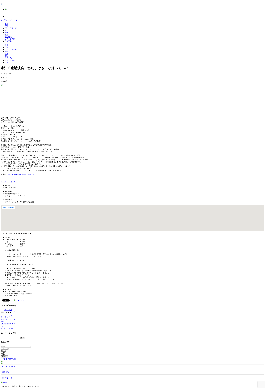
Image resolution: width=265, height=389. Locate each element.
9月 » (11, 328)
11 (4, 319)
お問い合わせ (7, 378)
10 (2, 319)
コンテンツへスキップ (9, 20)
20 (8, 321)
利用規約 (5, 372)
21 (10, 321)
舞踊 (6, 30)
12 (6, 319)
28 (10, 324)
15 (12, 319)
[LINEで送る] (19, 300)
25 (4, 324)
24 (2, 324)
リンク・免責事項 (8, 366)
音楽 (6, 24)
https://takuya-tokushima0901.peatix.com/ (21, 174)
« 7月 (3, 328)
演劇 (6, 26)
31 (2, 326)
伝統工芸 (8, 41)
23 (14, 321)
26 (6, 324)
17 (2, 321)
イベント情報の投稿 (8, 359)
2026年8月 (8, 310)
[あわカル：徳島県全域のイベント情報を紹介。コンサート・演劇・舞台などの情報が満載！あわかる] (1, 4)
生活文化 (8, 37)
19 (6, 321)
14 (10, 319)
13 (8, 319)
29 (12, 324)
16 (14, 319)
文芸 (6, 35)
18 (4, 321)
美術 (6, 32)
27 (8, 324)
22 (12, 321)
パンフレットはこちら (9, 182)
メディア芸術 (10, 39)
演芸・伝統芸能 (11, 28)
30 (14, 324)
